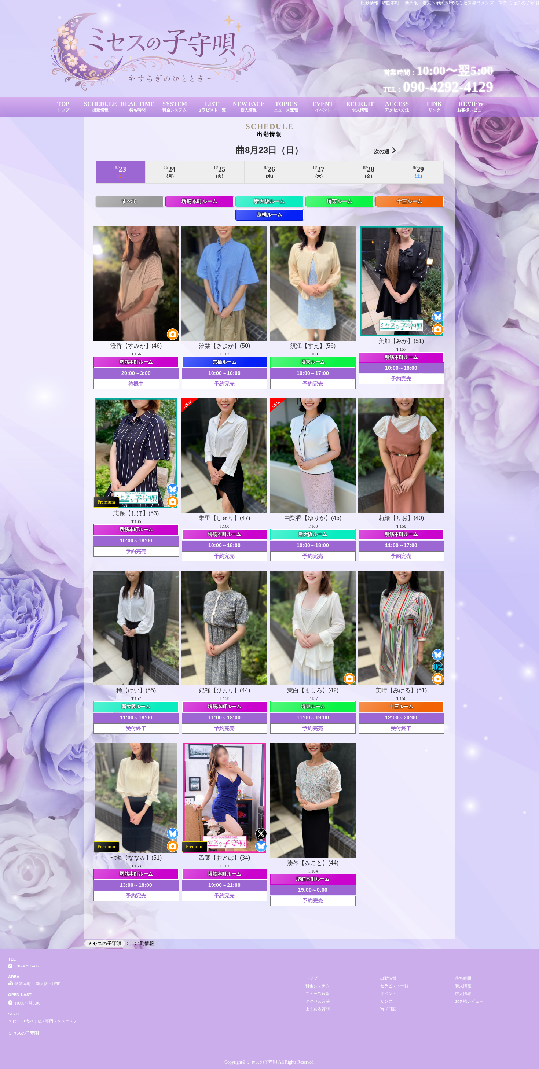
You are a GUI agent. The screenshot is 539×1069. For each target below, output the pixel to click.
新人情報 (463, 986)
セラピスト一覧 (394, 986)
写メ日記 (388, 1009)
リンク (386, 1001)
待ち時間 (463, 978)
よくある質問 (317, 1009)
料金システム (317, 986)
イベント (388, 993)
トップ (311, 978)
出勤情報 (388, 978)
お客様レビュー (469, 1001)
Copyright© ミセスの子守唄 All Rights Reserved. (269, 1062)
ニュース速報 (317, 993)
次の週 (381, 151)
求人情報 (463, 993)
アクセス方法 (317, 1001)
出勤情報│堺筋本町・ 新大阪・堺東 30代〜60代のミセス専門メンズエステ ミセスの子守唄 (450, 2)
